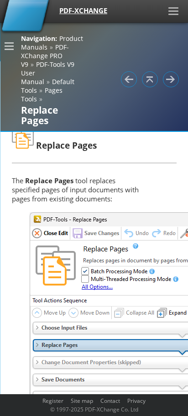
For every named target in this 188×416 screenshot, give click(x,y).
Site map (82, 400)
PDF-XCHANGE (83, 10)
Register (52, 400)
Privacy (136, 400)
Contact (110, 400)
